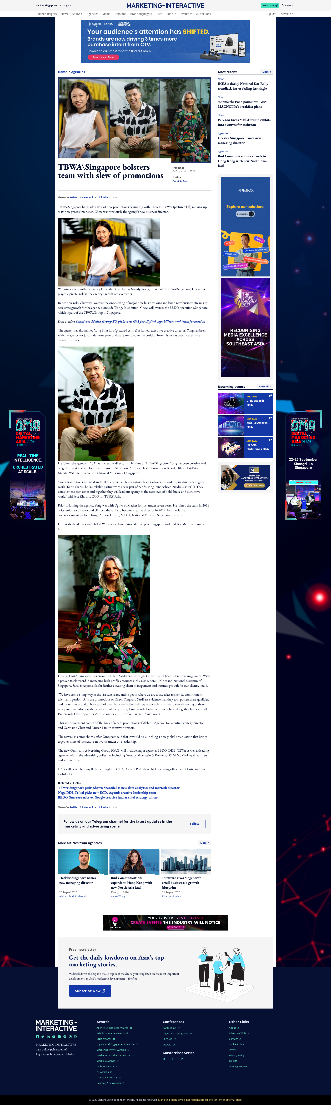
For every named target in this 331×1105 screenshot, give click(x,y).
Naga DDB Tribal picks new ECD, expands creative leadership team (107, 792)
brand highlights (141, 14)
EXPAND (169, 1039)
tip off (271, 14)
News (221, 79)
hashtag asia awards (109, 1083)
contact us (235, 1038)
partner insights (46, 14)
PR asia (169, 1044)
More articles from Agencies (132, 843)
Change (64, 5)
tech (159, 14)
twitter (74, 197)
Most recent (243, 72)
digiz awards (106, 1038)
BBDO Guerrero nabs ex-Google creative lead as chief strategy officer (108, 797)
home (62, 72)
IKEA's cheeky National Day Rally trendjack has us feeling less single (243, 86)
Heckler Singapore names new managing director (239, 140)
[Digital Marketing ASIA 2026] (27, 442)
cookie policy (236, 1044)
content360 (171, 1028)
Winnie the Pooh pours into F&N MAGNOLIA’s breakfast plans (242, 104)
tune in (171, 14)
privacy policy (236, 1055)
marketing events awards (112, 1050)
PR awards (104, 1072)
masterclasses (173, 1059)
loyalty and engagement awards (116, 1044)
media (106, 14)
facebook (88, 197)
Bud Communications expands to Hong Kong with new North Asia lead (242, 161)
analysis (77, 14)
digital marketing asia (176, 1033)
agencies (92, 14)
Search (289, 5)
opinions (120, 14)
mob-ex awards (107, 1066)
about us (234, 1027)
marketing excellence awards (114, 1055)
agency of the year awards (113, 1027)
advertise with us (239, 1033)
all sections (203, 14)
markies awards (107, 1061)
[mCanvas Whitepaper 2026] (165, 41)
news (64, 14)
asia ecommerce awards (111, 1033)
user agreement (238, 1066)
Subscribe (271, 6)
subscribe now (93, 992)
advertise (287, 14)
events (185, 14)
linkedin (103, 197)
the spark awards (109, 1077)
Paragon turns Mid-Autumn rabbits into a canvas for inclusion (244, 122)
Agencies (78, 72)
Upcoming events (243, 386)
